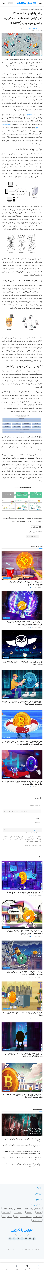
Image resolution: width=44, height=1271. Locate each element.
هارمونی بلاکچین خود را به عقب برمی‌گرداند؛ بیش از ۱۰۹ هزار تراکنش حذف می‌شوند (22, 782)
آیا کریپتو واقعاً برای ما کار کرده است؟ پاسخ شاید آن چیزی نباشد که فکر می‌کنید (23, 1055)
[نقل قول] (19, 811)
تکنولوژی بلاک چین (32, 536)
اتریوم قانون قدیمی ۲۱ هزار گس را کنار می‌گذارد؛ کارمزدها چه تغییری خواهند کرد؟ (22, 703)
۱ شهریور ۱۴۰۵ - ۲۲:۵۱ (36, 587)
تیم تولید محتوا (33, 28)
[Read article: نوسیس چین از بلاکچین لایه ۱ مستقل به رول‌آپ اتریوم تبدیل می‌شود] (22, 644)
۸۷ (29, 1059)
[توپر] (4, 811)
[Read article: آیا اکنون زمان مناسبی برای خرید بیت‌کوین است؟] (22, 875)
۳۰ (29, 707)
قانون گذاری (38, 1208)
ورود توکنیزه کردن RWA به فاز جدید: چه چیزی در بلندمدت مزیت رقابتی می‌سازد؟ (24, 932)
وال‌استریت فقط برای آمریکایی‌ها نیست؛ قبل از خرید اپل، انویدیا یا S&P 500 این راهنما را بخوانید (23, 1130)
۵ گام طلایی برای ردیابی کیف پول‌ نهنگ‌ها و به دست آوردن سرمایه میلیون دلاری (21, 1159)
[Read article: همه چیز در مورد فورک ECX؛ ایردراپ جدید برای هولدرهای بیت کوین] (22, 565)
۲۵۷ (29, 1133)
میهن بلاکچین (38, 9)
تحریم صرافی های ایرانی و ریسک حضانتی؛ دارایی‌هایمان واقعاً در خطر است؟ (22, 1146)
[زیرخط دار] (9, 811)
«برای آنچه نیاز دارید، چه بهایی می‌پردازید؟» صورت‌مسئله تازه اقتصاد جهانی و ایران (23, 1165)
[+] (29, 811)
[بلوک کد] (22, 811)
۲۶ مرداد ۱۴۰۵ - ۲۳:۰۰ (36, 747)
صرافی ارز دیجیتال (7, 1208)
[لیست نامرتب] (17, 811)
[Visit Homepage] (26, 3)
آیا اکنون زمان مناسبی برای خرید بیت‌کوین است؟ (24, 892)
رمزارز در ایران (6, 1212)
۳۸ (29, 936)
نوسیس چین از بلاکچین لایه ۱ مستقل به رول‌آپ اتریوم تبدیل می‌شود (22, 663)
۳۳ (29, 787)
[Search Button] (4, 3)
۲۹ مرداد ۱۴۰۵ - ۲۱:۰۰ (36, 667)
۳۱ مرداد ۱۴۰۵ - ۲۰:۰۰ (36, 936)
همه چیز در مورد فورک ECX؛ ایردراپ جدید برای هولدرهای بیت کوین (25, 583)
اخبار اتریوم (5, 657)
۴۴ (29, 587)
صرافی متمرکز (6, 1008)
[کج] (7, 811)
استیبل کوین (18, 1212)
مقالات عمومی (24, 9)
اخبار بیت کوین (6, 578)
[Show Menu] (40, 3)
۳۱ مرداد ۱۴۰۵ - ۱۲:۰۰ (36, 977)
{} (27, 811)
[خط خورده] (12, 811)
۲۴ (29, 667)
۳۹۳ (29, 1100)
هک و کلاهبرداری (37, 1220)
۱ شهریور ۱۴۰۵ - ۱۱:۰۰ (37, 895)
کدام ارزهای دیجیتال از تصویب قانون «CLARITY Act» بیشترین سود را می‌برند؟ (22, 1096)
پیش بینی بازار (37, 1216)
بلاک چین (30, 114)
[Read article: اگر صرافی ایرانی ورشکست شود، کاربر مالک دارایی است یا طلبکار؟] (22, 995)
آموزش (32, 9)
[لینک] (24, 811)
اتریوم (16, 1216)
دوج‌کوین (39, 1212)
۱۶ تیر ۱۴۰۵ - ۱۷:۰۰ (36, 1133)
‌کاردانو (9, 1216)
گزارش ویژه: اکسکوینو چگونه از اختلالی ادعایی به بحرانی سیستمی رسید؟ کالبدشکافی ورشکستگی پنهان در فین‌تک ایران (22, 1152)
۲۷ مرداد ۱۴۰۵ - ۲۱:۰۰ (36, 707)
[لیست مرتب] (14, 811)
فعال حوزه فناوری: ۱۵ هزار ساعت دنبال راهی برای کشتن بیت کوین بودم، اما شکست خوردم (22, 743)
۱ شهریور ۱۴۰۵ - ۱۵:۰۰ (36, 627)
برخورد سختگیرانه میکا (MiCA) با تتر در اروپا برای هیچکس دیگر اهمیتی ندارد (24, 973)
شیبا (4, 1216)
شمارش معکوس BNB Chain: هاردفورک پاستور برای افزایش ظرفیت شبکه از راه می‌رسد (24, 623)
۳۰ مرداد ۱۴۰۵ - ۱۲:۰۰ (36, 1018)
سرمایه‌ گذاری (28, 1208)
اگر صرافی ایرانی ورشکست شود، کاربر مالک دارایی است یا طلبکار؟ (22, 1014)
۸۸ (29, 895)
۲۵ (29, 627)
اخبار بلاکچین (6, 618)
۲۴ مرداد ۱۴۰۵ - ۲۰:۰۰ (36, 1059)
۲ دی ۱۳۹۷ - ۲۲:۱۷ (19, 28)
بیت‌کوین (29, 1212)
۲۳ (29, 977)
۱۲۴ (29, 1018)
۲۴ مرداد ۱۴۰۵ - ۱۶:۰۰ (36, 1100)
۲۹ (29, 747)
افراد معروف (18, 1208)
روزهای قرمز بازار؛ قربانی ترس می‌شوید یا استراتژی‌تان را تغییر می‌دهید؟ (23, 1140)
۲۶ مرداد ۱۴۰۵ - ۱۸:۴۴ (36, 787)
